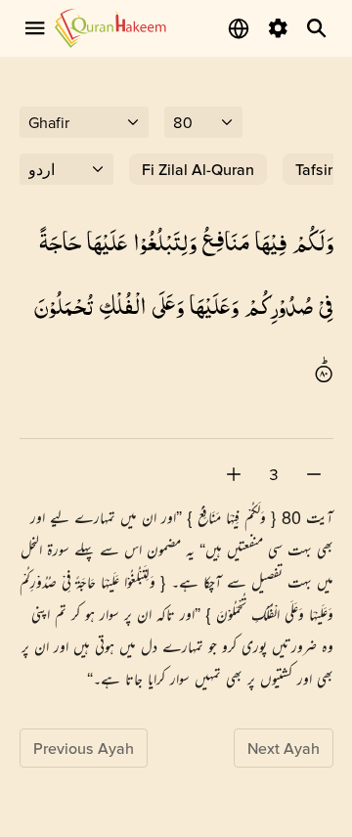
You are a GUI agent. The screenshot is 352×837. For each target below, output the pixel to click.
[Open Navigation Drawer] (35, 28)
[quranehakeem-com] (110, 28)
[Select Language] (238, 28)
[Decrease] (313, 474)
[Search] (316, 28)
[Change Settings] (277, 28)
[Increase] (233, 474)
